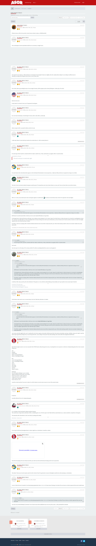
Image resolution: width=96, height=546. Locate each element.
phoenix (79, 141)
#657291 (82, 387)
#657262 (82, 93)
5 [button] (76, 17)
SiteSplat (22, 544)
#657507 (82, 477)
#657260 (82, 80)
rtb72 (19, 306)
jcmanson (18, 15)
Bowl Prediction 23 (16, 13)
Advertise (13, 540)
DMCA (20, 540)
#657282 (82, 252)
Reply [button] (13, 21)
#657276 (82, 189)
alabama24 (20, 27)
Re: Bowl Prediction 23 (23, 37)
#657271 (82, 145)
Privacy (16, 540)
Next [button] (83, 17)
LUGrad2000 (20, 179)
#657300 (82, 403)
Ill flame (19, 341)
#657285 (82, 339)
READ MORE (19, 528)
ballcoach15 (20, 39)
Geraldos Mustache (22, 405)
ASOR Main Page (28, 2)
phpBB (30, 544)
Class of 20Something (33, 15)
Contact (27, 540)
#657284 (82, 303)
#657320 (82, 422)
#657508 (82, 489)
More (34, 2)
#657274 (82, 177)
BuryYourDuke (26, 15)
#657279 (82, 202)
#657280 (82, 232)
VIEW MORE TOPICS (48, 534)
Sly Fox (21, 15)
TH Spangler (20, 95)
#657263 (82, 108)
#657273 (82, 165)
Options (55, 508)
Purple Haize (20, 254)
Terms (23, 540)
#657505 (82, 465)
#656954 (82, 37)
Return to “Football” (15, 512)
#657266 (82, 120)
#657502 (82, 434)
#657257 (82, 67)
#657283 (82, 291)
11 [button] (80, 17)
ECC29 (19, 134)
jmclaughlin (79, 383)
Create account (77, 2)
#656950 (82, 25)
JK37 (19, 122)
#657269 (82, 132)
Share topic (78, 22)
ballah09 (19, 82)
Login (83, 2)
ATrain (19, 148)
